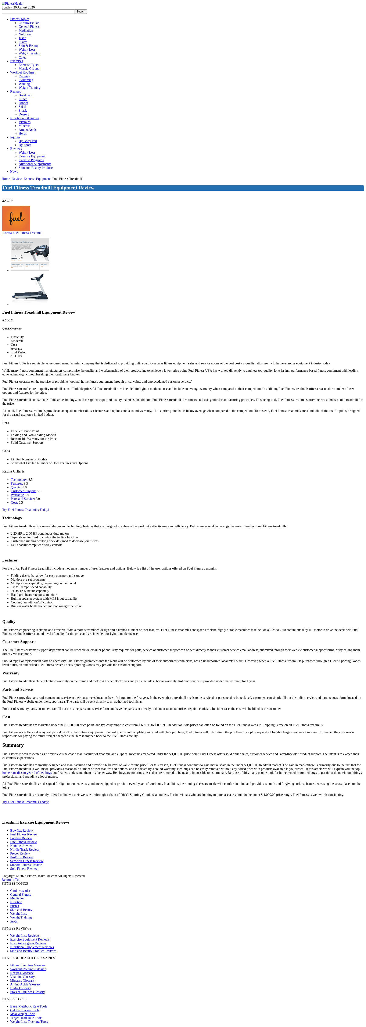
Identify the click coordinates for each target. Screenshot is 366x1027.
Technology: (19, 479)
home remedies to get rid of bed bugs (27, 772)
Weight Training (21, 917)
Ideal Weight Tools (22, 1014)
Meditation (17, 898)
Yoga (13, 921)
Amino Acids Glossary (25, 984)
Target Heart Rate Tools (26, 1018)
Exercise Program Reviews (28, 943)
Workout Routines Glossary (28, 969)
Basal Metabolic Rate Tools (28, 1006)
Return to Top (11, 879)
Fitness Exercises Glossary (28, 965)
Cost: (14, 502)
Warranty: (17, 495)
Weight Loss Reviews (24, 935)
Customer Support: (23, 491)
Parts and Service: (23, 498)
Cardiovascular (20, 890)
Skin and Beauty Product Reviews (33, 951)
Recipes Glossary (21, 973)
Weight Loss (18, 913)
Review (17, 179)
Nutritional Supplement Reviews (32, 947)
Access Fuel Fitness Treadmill (22, 233)
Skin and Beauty (21, 910)
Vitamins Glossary (22, 976)
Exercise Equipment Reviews (30, 939)
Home (6, 179)
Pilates (14, 906)
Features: (17, 483)
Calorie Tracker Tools (24, 1010)
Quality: (16, 487)
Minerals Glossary (22, 980)
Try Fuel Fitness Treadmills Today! (25, 509)
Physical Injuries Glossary (27, 992)
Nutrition (16, 902)
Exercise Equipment (37, 179)
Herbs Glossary (20, 988)
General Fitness (20, 894)
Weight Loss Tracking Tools (29, 1021)
